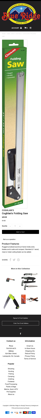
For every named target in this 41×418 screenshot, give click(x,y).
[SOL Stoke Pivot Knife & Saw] (30, 307)
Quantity (4, 226)
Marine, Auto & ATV (11, 389)
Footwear (11, 381)
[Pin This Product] (18, 260)
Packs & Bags (11, 386)
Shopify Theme (25, 405)
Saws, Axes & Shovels (14, 33)
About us (11, 394)
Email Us (30, 346)
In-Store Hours (30, 348)
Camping (11, 376)
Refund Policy (30, 353)
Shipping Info (30, 351)
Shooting (11, 368)
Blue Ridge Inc (17, 405)
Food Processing (11, 384)
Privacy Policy (30, 356)
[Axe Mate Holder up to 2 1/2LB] (11, 289)
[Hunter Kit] (30, 290)
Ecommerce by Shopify (23, 408)
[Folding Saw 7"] (11, 309)
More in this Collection (20, 269)
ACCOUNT (15, 28)
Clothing (11, 379)
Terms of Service (30, 358)
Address (11, 351)
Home (4, 33)
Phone (11, 346)
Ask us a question (9, 239)
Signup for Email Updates (20, 318)
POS (13, 408)
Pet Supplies (11, 391)
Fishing (11, 374)
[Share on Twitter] (14, 260)
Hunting (11, 371)
